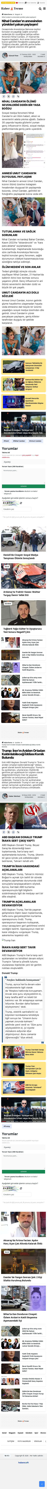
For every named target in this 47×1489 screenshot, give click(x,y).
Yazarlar (42, 2)
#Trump (7, 1126)
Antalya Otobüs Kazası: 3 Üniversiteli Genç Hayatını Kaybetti (32, 1381)
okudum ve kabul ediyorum (20, 492)
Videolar (21, 2)
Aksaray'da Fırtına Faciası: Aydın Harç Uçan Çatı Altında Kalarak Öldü (32, 642)
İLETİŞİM (10, 1441)
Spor (36, 1433)
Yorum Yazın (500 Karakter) (12, 466)
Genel (4, 1433)
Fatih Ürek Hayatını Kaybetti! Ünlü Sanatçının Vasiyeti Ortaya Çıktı (32, 705)
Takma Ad (6, 452)
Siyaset (20, 1433)
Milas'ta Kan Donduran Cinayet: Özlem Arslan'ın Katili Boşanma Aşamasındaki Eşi (32, 667)
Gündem (17, 743)
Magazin (17, 14)
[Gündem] (23, 612)
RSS (7, 1456)
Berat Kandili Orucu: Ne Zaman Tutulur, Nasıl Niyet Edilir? (32, 717)
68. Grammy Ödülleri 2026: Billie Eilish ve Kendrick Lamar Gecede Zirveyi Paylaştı (32, 692)
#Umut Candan (35, 441)
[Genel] (23, 539)
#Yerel (6, 441)
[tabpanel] (23, 1109)
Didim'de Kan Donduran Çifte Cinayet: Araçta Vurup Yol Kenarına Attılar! (33, 1393)
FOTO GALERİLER (24, 1441)
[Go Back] (42, 1484)
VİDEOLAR (38, 1441)
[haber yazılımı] (23, 1462)
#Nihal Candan (19, 441)
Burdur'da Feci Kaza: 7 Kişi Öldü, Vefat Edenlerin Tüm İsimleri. (32, 1406)
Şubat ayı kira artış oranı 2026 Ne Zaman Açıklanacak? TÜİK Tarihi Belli (32, 680)
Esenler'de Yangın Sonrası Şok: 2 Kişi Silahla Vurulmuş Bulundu (33, 654)
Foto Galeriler (31, 2)
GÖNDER (24, 486)
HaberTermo (8, 14)
